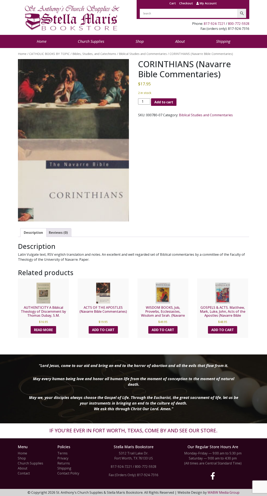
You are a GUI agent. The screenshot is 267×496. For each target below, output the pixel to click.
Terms (62, 453)
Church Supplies (91, 41)
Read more (43, 330)
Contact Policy (68, 473)
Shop (140, 41)
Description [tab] (33, 232)
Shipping (223, 41)
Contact (24, 473)
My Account (208, 3)
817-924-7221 (214, 23)
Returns (63, 463)
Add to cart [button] (103, 330)
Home (42, 41)
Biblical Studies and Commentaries (143, 54)
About (180, 41)
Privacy (62, 458)
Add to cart (163, 102)
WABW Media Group (223, 492)
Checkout (186, 3)
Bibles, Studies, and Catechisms (94, 54)
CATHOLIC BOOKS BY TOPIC (49, 54)
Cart (172, 3)
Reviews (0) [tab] (58, 232)
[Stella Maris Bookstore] (72, 17)
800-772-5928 (238, 23)
